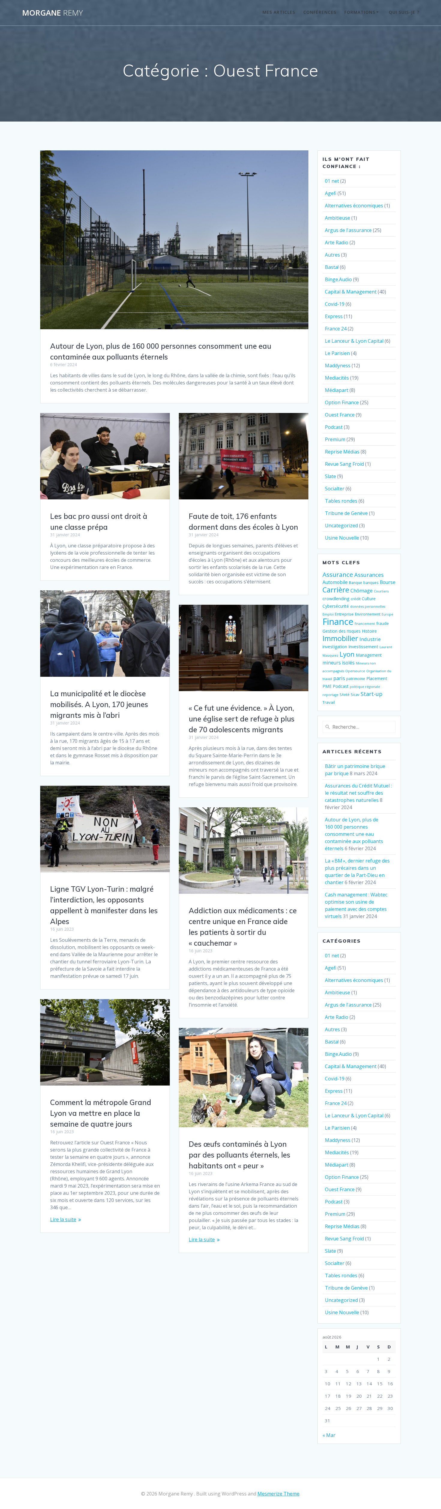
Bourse (387, 582)
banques (371, 582)
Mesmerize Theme (278, 1493)
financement (365, 624)
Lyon (347, 654)
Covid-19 (334, 304)
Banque (355, 582)
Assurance (337, 574)
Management (369, 655)
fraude (382, 623)
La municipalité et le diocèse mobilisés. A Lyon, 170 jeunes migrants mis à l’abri (99, 704)
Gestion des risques (341, 631)
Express (334, 316)
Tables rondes (341, 501)
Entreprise (344, 614)
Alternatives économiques (354, 205)
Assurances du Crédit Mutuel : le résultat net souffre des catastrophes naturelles (358, 792)
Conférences (319, 12)
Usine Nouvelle (342, 538)
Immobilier (340, 638)
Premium (335, 439)
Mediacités (337, 378)
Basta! (332, 267)
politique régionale (365, 687)
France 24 (335, 328)
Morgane (52, 13)
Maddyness (337, 365)
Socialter (334, 488)
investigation (334, 646)
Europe (387, 614)
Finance (337, 622)
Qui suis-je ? (404, 12)
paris (339, 678)
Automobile (335, 582)
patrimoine (355, 678)
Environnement (367, 614)
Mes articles (278, 12)
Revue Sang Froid (344, 464)
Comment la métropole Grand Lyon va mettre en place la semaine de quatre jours (100, 1113)
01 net (332, 181)
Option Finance (342, 402)
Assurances (369, 574)
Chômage (361, 590)
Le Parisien (337, 353)
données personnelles (367, 606)
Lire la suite (63, 1219)
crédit (356, 598)
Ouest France (340, 414)
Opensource (355, 671)
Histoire (369, 631)
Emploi (328, 614)
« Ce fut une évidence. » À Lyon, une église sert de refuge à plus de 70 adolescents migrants (242, 718)
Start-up (371, 693)
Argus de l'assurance (348, 230)
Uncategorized (341, 525)
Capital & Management (350, 291)
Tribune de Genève (346, 513)
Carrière (335, 590)
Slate (330, 476)
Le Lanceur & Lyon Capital (354, 341)
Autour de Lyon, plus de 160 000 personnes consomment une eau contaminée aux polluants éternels (354, 834)
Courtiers (381, 591)
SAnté (345, 694)
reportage (330, 695)
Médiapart (336, 390)
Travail (328, 702)
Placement (376, 678)
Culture (369, 598)
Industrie (370, 639)
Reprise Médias (342, 451)
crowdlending (336, 598)
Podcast (334, 427)
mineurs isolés (338, 663)
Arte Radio (336, 242)
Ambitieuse (337, 218)
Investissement (363, 646)
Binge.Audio (338, 279)
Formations (359, 12)
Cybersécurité (335, 606)
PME (327, 686)
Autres (332, 255)
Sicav (355, 694)
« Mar (328, 1435)
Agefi (330, 193)
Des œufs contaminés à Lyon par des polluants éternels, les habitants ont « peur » (239, 1155)
